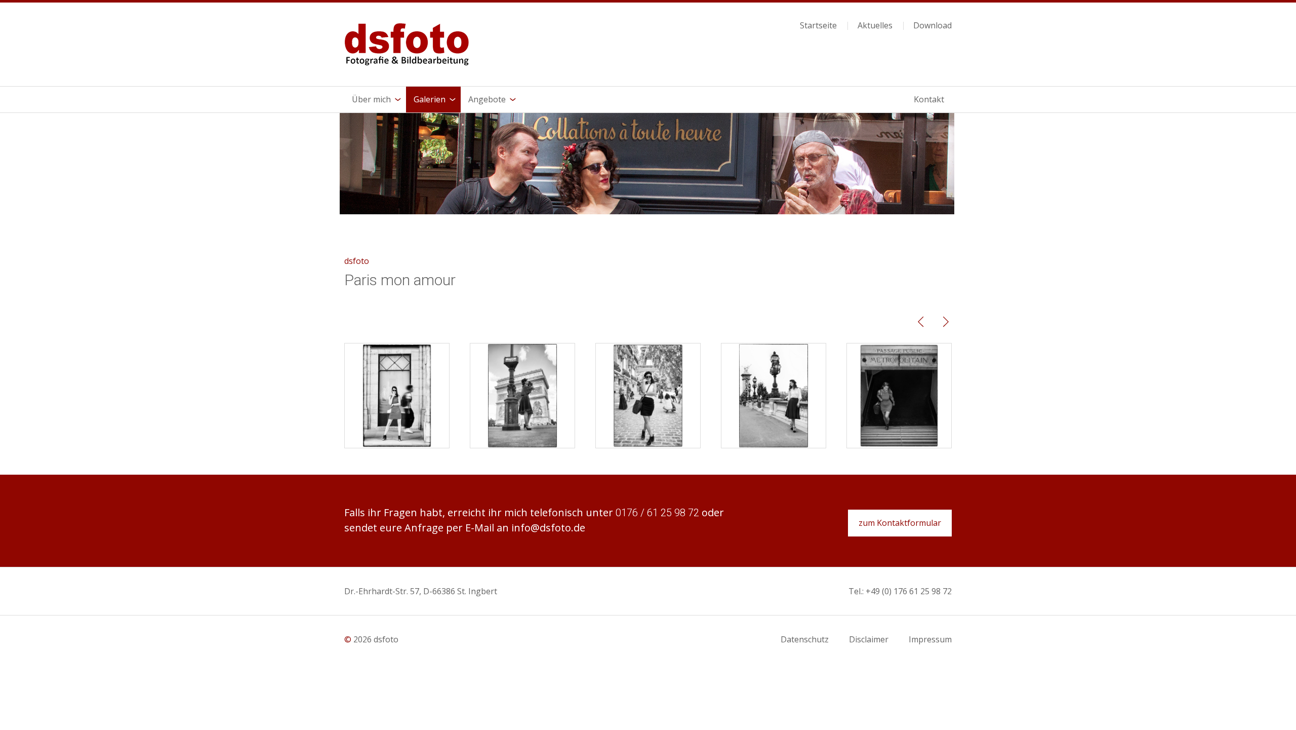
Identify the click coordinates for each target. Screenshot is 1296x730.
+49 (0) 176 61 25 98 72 (909, 591)
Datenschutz (805, 639)
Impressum (930, 639)
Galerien (430, 99)
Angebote (487, 99)
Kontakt (929, 99)
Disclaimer (868, 639)
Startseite (818, 25)
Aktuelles (875, 25)
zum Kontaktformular (900, 522)
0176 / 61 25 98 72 (657, 513)
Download (932, 25)
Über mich (371, 99)
